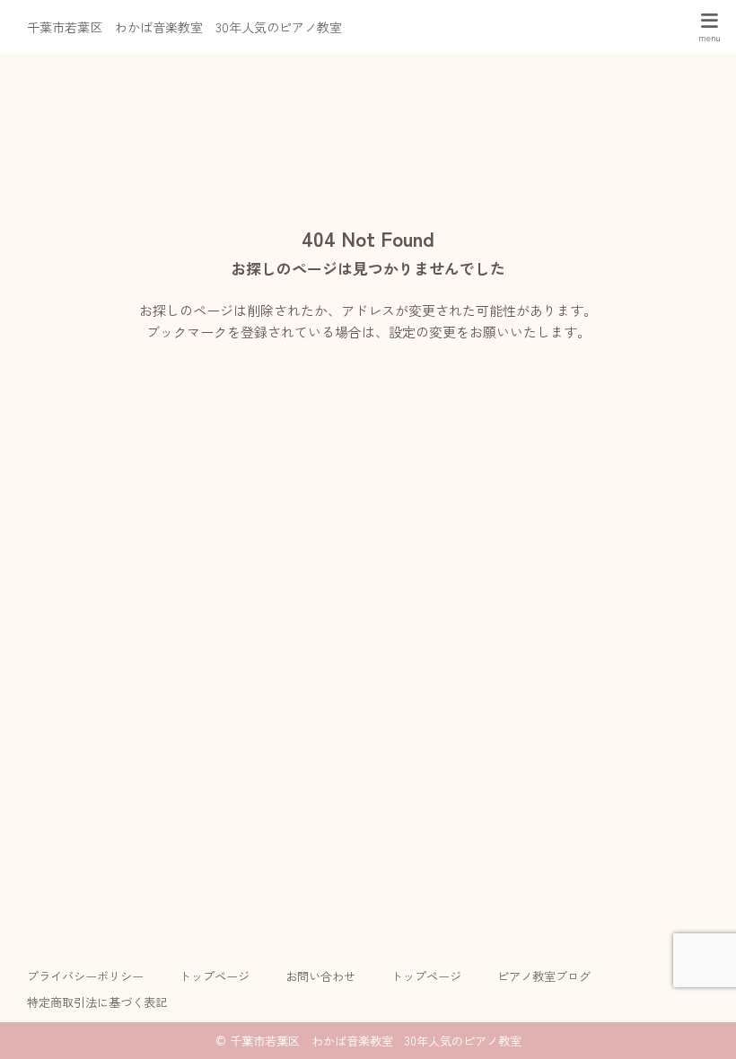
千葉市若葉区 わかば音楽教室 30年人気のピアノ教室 (184, 27)
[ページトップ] (700, 1023)
